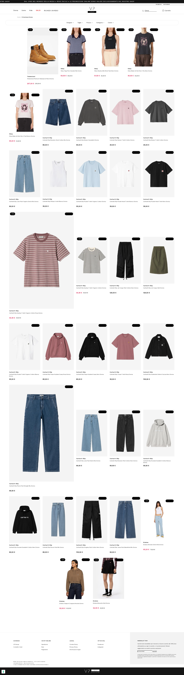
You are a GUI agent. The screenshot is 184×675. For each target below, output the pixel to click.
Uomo (24, 10)
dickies (145, 542)
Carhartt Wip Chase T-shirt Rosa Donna (121, 374)
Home (19, 17)
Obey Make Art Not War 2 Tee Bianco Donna (22, 136)
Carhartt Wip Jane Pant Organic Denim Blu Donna (23, 201)
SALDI (38, 10)
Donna (15, 10)
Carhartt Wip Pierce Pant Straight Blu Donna (22, 486)
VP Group (16, 644)
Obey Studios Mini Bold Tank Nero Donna (106, 71)
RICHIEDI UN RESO (51, 10)
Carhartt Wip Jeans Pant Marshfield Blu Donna (123, 547)
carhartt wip (47, 138)
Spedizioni (44, 644)
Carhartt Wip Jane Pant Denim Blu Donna (88, 460)
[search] (151, 11)
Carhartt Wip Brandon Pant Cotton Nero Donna (123, 460)
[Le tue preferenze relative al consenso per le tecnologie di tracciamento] (3, 671)
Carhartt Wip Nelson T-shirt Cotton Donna (122, 140)
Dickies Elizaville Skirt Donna (101, 603)
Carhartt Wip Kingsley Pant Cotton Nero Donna (90, 547)
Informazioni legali (75, 649)
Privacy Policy (74, 647)
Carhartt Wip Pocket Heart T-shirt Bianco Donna (124, 201)
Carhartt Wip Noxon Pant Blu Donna (53, 547)
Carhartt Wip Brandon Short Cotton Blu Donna (56, 140)
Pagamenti (44, 649)
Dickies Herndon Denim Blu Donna (153, 544)
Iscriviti (154, 651)
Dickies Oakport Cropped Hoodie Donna (71, 603)
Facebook (159, 4)
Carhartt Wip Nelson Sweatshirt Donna (87, 140)
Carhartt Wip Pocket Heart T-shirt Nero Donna (156, 201)
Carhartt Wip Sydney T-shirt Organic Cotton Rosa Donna (25, 313)
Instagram (166, 4)
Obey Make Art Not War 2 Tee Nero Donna (140, 71)
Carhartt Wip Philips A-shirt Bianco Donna (55, 201)
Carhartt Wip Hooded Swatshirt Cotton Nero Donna (24, 547)
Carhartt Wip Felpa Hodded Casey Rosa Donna (56, 374)
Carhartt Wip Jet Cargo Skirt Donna (153, 288)
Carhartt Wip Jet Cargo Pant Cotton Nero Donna (124, 288)
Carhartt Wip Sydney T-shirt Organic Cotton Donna (91, 288)
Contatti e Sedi (17, 647)
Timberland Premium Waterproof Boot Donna (40, 78)
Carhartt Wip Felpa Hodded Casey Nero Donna (90, 374)
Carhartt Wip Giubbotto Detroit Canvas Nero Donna (158, 374)
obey (62, 68)
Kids (30, 10)
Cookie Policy (74, 644)
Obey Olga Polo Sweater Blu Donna (71, 71)
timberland (31, 76)
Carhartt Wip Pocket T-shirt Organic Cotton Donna (91, 201)
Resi (42, 647)
